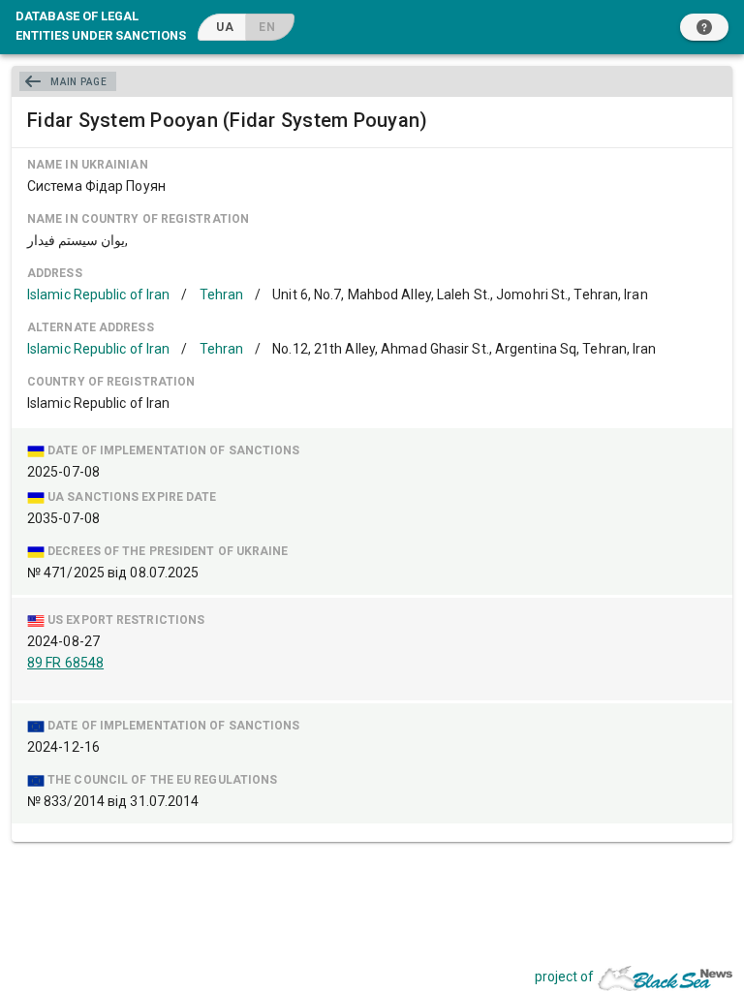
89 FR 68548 (65, 662)
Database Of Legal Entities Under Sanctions (101, 25)
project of (564, 976)
